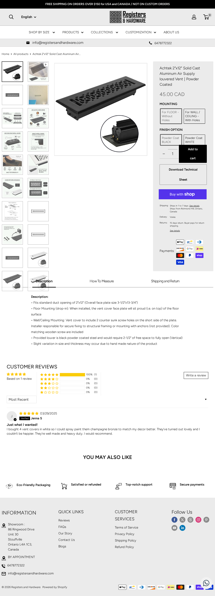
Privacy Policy (124, 534)
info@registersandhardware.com (31, 573)
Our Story (65, 533)
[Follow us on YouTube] (174, 528)
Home (5, 54)
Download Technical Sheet (183, 174)
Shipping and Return (165, 281)
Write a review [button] (196, 375)
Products (70, 32)
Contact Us (66, 540)
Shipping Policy (125, 540)
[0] (206, 16)
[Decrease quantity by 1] (164, 153)
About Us (171, 32)
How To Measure (102, 281)
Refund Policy (124, 547)
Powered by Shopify (54, 587)
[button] (49, 374)
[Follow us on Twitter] (182, 520)
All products (20, 54)
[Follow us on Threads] (190, 520)
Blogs (62, 546)
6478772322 (16, 565)
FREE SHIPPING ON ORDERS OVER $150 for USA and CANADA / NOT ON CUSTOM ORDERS (107, 4)
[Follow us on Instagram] (198, 520)
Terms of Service (126, 527)
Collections (102, 32)
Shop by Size (39, 32)
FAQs (62, 527)
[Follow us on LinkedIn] (182, 528)
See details (194, 205)
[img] (29, 413)
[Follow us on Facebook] (174, 520)
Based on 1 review (19, 379)
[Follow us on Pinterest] (206, 520)
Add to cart (193, 153)
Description (44, 281)
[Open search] (11, 17)
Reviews (64, 520)
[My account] (194, 17)
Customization (139, 32)
